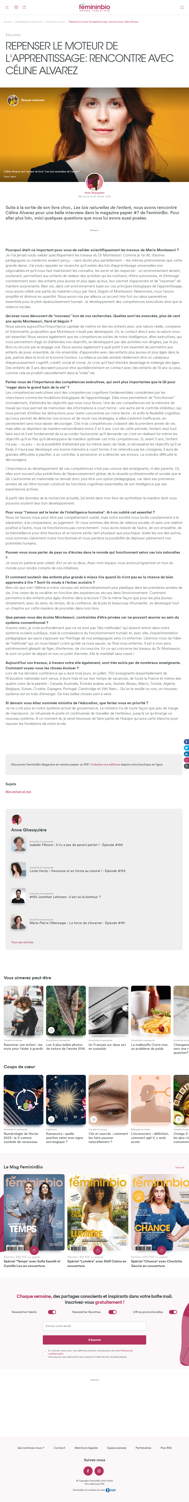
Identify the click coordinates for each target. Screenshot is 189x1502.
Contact (59, 1447)
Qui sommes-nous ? (31, 1447)
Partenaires (143, 1447)
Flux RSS (166, 1447)
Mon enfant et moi (18, 791)
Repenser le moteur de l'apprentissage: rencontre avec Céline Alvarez (103, 22)
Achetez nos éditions (105, 764)
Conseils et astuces (55, 22)
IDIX (102, 1484)
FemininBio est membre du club (89, 1490)
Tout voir (179, 1167)
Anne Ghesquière (94, 193)
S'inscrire (94, 1339)
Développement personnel (28, 22)
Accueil (7, 22)
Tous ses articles (22, 942)
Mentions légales (86, 1447)
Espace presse (116, 1447)
